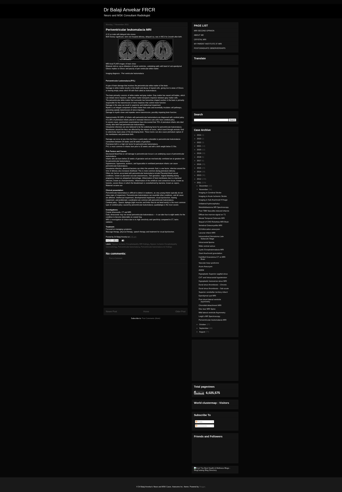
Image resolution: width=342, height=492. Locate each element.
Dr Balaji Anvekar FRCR (129, 9)
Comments (202, 426)
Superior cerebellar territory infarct (213, 292)
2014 (199, 172)
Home (146, 311)
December (204, 186)
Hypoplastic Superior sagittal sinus (213, 274)
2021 (199, 146)
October (203, 324)
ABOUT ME (199, 35)
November (204, 189)
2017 (199, 161)
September (204, 328)
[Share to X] (112, 240)
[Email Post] (122, 240)
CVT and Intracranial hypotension (213, 277)
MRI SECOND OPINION (204, 31)
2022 (199, 142)
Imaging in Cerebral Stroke (210, 193)
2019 (199, 153)
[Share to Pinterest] (117, 240)
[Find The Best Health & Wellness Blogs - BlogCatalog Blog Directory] (215, 470)
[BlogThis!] (109, 240)
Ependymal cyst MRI (207, 296)
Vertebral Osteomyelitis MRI (210, 225)
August (202, 332)
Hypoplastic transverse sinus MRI (213, 281)
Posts (199, 422)
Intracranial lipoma (206, 242)
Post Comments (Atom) (151, 318)
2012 (199, 179)
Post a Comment (115, 258)
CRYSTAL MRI (200, 39)
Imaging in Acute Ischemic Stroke (213, 196)
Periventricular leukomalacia (129, 247)
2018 (199, 157)
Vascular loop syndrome (209, 263)
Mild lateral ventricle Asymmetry (212, 312)
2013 (199, 175)
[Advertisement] (145, 284)
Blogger (202, 487)
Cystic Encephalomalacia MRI (211, 250)
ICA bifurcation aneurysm (209, 229)
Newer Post (111, 311)
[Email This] (107, 240)
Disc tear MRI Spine (207, 309)
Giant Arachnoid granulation (210, 253)
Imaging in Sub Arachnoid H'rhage (213, 200)
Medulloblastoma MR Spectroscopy (214, 207)
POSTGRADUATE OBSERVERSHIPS (209, 48)
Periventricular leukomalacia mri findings (156, 247)
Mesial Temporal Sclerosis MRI (212, 218)
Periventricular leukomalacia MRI (212, 320)
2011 (199, 182)
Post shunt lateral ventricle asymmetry (210, 300)
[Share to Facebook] (114, 240)
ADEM (201, 270)
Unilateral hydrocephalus (209, 204)
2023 (199, 139)
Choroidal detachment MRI (210, 305)
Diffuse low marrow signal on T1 (212, 214)
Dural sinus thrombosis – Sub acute (214, 288)
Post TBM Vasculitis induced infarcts (214, 211)
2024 (199, 135)
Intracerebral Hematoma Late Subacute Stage (211, 237)
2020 (199, 150)
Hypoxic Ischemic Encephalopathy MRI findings (130, 244)
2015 (199, 168)
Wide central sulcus (207, 246)
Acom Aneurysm (205, 266)
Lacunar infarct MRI (207, 233)
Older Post (180, 311)
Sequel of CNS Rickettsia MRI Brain (214, 222)
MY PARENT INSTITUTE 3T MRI (208, 44)
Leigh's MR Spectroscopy (209, 316)
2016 (199, 164)
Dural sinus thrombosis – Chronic (213, 285)
